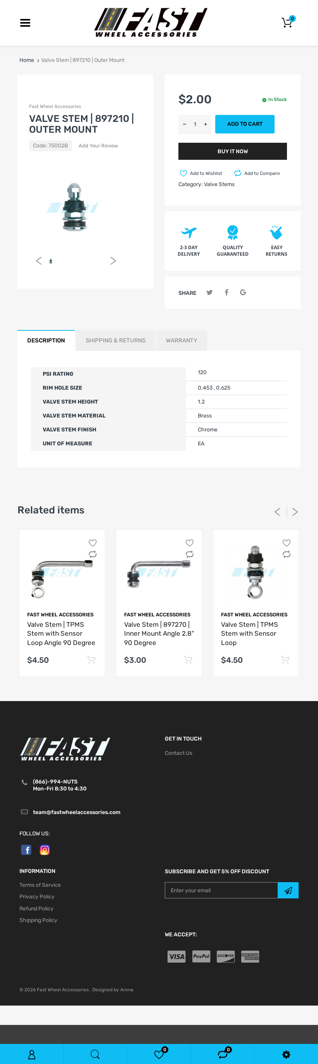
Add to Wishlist (206, 173)
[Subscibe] (288, 890)
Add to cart (245, 124)
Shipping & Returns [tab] (115, 340)
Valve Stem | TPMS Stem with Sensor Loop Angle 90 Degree (61, 634)
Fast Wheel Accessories (55, 106)
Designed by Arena (112, 989)
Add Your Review (98, 146)
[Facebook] (226, 292)
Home (26, 60)
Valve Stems (219, 184)
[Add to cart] (91, 660)
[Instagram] (45, 849)
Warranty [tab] (181, 340)
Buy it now (233, 151)
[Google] (243, 292)
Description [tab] (46, 340)
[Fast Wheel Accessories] (159, 22)
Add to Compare (262, 173)
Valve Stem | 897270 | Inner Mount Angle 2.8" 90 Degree (159, 634)
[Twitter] (209, 292)
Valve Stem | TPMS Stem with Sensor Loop (249, 634)
